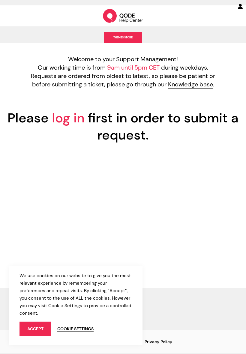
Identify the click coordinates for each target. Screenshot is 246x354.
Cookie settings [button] (75, 329)
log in (68, 118)
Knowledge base (190, 84)
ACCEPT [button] (35, 329)
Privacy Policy (158, 341)
